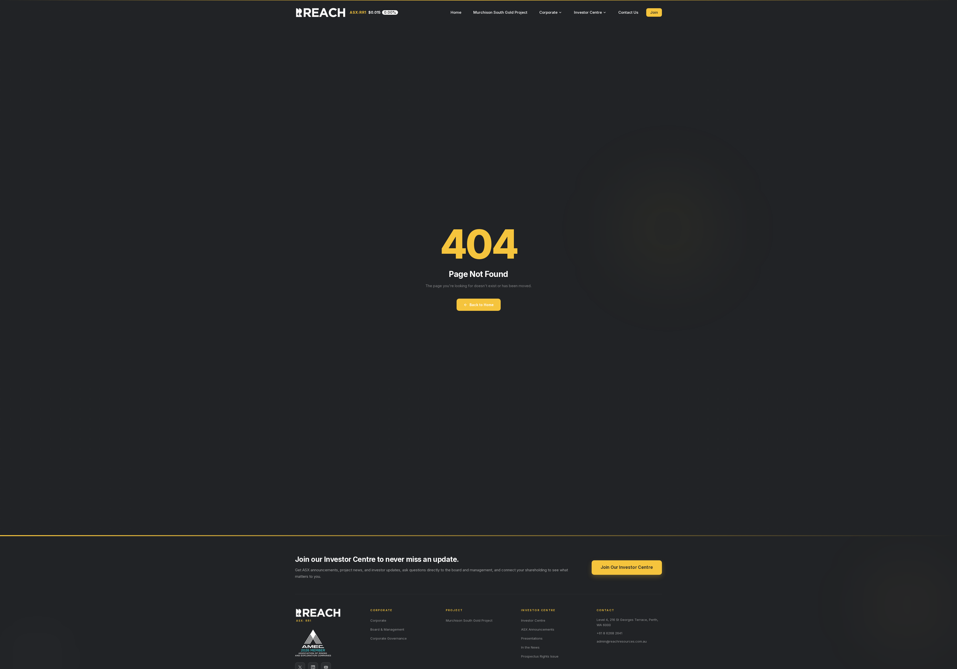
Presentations (532, 638)
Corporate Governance (388, 638)
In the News (530, 647)
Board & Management (387, 629)
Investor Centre (588, 12)
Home (456, 12)
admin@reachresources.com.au (622, 641)
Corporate (548, 12)
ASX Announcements (537, 629)
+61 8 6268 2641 (609, 633)
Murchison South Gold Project (500, 12)
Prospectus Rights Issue (539, 656)
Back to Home (482, 305)
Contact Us (628, 12)
